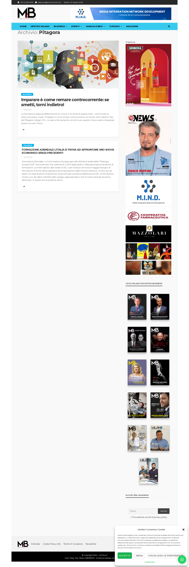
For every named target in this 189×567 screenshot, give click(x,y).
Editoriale (35, 544)
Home (23, 26)
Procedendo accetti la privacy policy (149, 517)
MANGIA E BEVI (94, 26)
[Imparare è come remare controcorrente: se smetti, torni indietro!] (68, 65)
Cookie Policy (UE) (52, 544)
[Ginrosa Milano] (148, 75)
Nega (139, 555)
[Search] (169, 26)
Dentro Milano (40, 26)
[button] (183, 529)
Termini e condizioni (73, 544)
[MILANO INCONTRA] (23, 544)
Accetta (124, 555)
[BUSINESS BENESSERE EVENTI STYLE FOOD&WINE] (27, 13)
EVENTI (75, 26)
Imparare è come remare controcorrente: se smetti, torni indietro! (65, 102)
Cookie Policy (150, 562)
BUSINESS (59, 26)
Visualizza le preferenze (165, 555)
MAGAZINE (132, 26)
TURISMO (114, 26)
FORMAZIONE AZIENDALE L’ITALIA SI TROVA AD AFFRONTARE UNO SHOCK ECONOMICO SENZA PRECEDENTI (68, 151)
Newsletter (91, 544)
